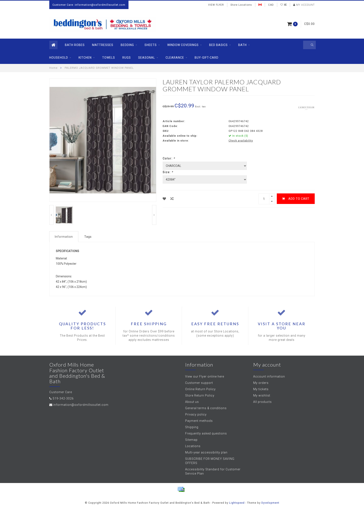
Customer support (199, 383)
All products (262, 401)
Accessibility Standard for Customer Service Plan (213, 471)
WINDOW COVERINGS (183, 45)
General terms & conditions (206, 408)
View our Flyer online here (204, 376)
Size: (168, 172)
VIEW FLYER (216, 4)
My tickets (261, 389)
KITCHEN (85, 57)
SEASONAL (146, 57)
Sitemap (191, 439)
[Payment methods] (181, 489)
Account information (269, 376)
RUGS (126, 57)
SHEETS (151, 45)
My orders (261, 383)
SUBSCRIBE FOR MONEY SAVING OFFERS (209, 461)
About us (192, 401)
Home (53, 67)
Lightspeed (237, 502)
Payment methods (199, 420)
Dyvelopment (270, 502)
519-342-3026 (63, 398)
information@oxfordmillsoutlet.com (80, 404)
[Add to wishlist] (164, 199)
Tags (88, 236)
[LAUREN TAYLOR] (306, 107)
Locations (193, 446)
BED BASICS (218, 45)
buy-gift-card (206, 57)
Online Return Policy (200, 389)
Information (64, 236)
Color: (169, 158)
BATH (242, 45)
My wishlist (261, 395)
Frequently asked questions (206, 433)
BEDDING (127, 45)
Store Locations (241, 4)
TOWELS (108, 57)
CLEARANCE (175, 57)
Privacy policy (196, 414)
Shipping (191, 427)
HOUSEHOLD (58, 57)
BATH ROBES (75, 45)
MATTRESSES (102, 45)
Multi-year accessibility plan (206, 452)
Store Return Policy (199, 395)
